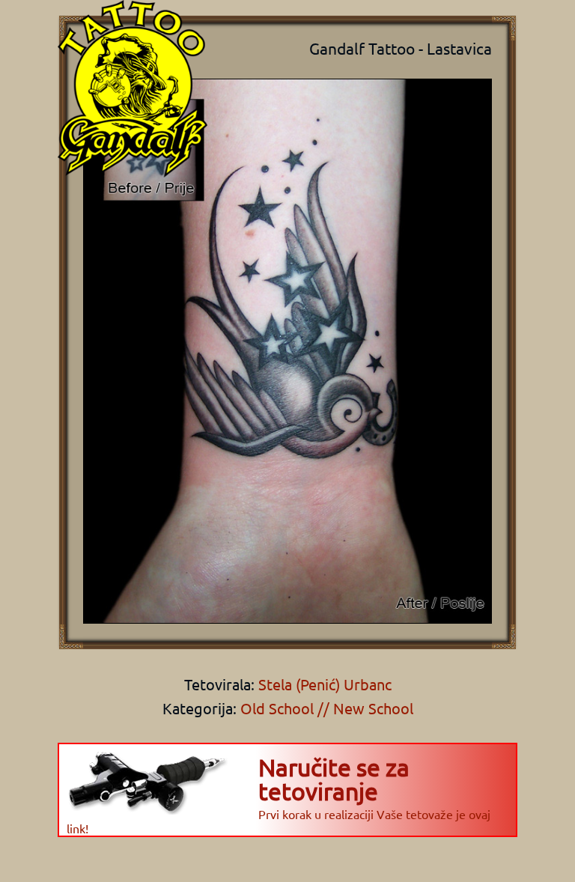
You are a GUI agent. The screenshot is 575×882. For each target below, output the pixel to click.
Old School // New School (326, 708)
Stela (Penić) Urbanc (323, 684)
